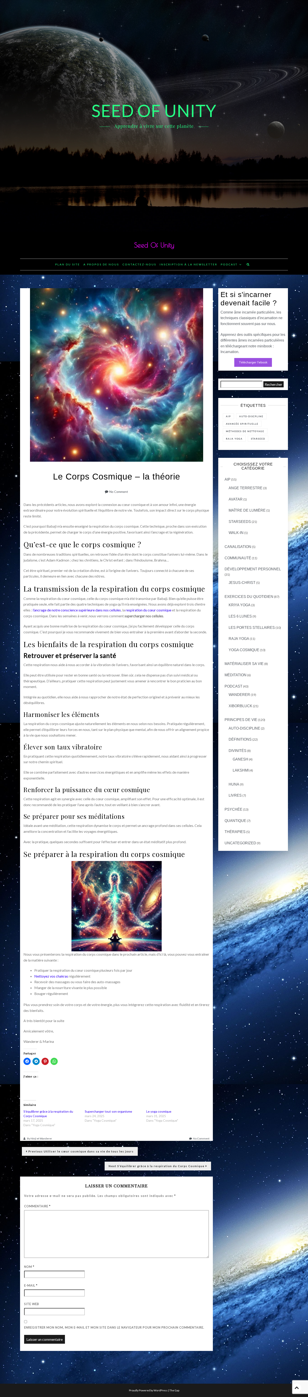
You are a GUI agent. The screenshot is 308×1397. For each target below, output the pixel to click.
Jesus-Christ (242, 583)
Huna (234, 784)
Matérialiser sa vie (244, 664)
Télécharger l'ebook (253, 362)
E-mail (30, 1285)
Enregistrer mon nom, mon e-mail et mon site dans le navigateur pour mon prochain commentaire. (114, 1327)
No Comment (118, 492)
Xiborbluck (240, 706)
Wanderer (239, 695)
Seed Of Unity (154, 245)
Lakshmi (241, 770)
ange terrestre (245, 488)
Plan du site (67, 264)
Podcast (229, 264)
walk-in (236, 533)
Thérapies (235, 832)
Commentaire (37, 1206)
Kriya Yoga (240, 605)
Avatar (236, 499)
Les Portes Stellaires (252, 627)
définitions (240, 739)
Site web (31, 1304)
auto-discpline (251, 416)
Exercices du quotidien (249, 597)
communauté (238, 558)
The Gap (174, 1390)
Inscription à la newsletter (188, 264)
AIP (228, 416)
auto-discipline (244, 728)
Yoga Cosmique (244, 650)
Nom (29, 1266)
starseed (258, 438)
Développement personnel (253, 569)
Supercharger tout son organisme (108, 1111)
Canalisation (238, 547)
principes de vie (241, 720)
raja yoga (234, 438)
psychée (233, 809)
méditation (235, 675)
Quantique (235, 821)
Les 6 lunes (240, 616)
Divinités (237, 751)
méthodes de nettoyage (245, 431)
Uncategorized (240, 843)
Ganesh (240, 759)
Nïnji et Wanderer (41, 1138)
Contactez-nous (139, 264)
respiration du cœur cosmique (148, 610)
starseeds (240, 522)
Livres (235, 795)
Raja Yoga (239, 639)
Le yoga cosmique (158, 1111)
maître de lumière (247, 510)
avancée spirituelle (242, 423)
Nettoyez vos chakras (51, 976)
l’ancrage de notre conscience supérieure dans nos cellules (77, 610)
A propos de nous (101, 264)
